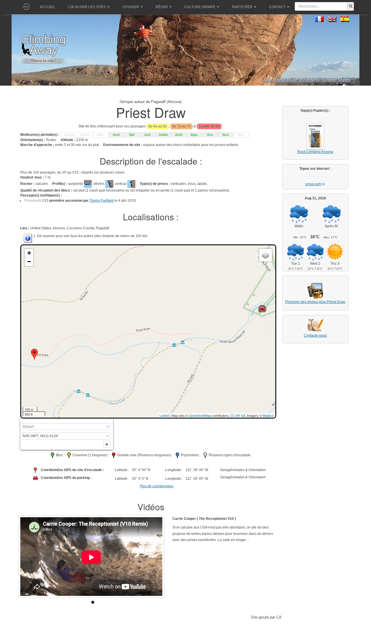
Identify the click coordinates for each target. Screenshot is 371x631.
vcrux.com (313, 184)
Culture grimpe (199, 7)
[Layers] (265, 255)
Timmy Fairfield (102, 201)
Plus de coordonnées (156, 486)
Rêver (162, 7)
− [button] (29, 261)
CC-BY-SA (237, 415)
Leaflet (164, 415)
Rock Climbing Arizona (315, 152)
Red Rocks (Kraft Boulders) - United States (307, 79)
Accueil (47, 7)
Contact (277, 7)
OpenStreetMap (200, 415)
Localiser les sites (87, 7)
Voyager (130, 7)
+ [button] (29, 253)
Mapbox (268, 415)
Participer (242, 7)
